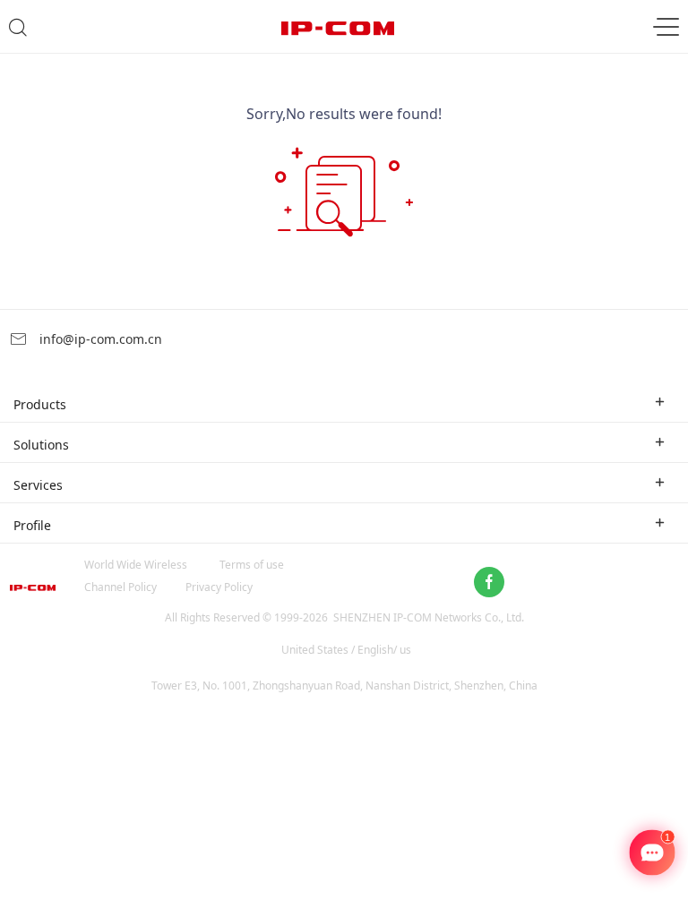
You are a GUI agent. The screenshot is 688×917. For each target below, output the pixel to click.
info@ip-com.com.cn (99, 338)
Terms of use (251, 564)
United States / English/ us (346, 649)
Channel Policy (120, 587)
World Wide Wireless (135, 564)
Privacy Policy (219, 587)
